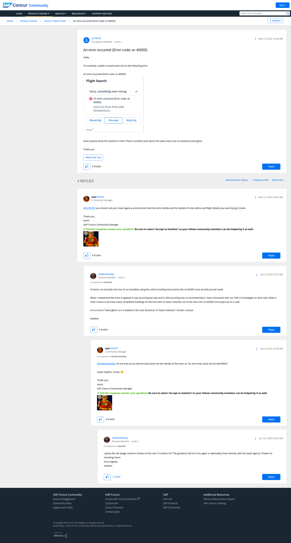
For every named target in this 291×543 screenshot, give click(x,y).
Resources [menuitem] (78, 13)
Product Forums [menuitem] (37, 13)
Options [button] (276, 20)
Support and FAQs (63, 507)
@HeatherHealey (106, 363)
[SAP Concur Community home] (15, 5)
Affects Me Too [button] (93, 157)
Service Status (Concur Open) (219, 499)
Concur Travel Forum (55, 21)
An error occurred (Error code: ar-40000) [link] (94, 21)
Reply (271, 166)
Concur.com (111, 503)
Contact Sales (112, 512)
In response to (101, 282)
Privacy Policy (58, 526)
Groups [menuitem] (59, 13)
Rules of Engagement (64, 499)
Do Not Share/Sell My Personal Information (96, 526)
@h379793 (89, 208)
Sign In (282, 5)
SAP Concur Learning (215, 503)
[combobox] (264, 13)
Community (38, 5)
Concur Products (114, 507)
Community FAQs (62, 503)
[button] (255, 38)
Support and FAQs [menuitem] (102, 13)
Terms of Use (71, 526)
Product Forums (28, 21)
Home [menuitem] (19, 13)
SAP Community (171, 507)
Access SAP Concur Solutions (121, 499)
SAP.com (167, 499)
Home (10, 21)
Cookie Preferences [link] (124, 526)
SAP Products (170, 503)
